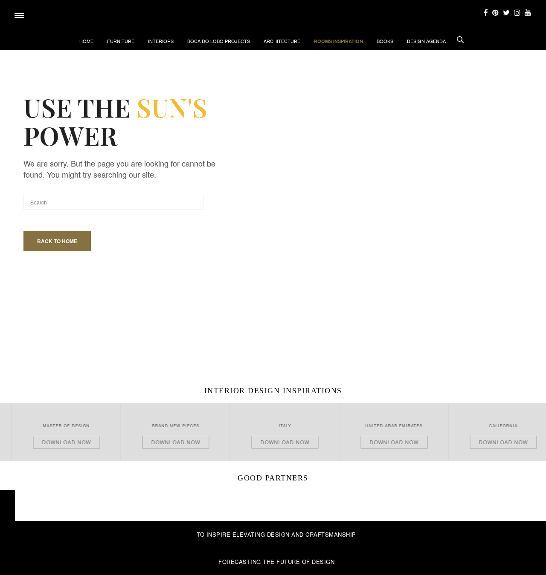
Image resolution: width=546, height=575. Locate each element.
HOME (86, 40)
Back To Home (57, 241)
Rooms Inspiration (338, 41)
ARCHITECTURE (282, 40)
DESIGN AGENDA (426, 40)
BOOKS (385, 40)
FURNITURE (120, 40)
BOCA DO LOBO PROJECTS (218, 40)
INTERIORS (161, 40)
